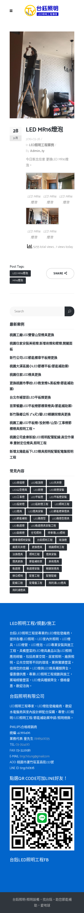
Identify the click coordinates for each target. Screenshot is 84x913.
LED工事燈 (18, 497)
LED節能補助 (19, 519)
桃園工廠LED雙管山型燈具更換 (32, 335)
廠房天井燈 (18, 547)
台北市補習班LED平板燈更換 (30, 397)
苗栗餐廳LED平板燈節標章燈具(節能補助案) (41, 406)
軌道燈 (16, 569)
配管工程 (34, 576)
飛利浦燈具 (18, 590)
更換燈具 (37, 547)
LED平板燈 (37, 497)
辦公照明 (17, 576)
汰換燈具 (17, 554)
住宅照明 (36, 533)
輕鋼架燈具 (52, 569)
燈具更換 (17, 562)
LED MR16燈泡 (20, 273)
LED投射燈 (18, 504)
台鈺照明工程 (45, 540)
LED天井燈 (56, 483)
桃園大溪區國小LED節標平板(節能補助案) (39, 366)
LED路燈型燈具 (60, 519)
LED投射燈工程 (39, 504)
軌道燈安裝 (33, 569)
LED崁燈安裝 (57, 490)
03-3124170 (23, 744)
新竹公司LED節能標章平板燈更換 (33, 358)
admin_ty (37, 151)
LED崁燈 (38, 490)
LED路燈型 (40, 519)
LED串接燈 (18, 483)
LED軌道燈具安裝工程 (43, 526)
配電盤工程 (35, 583)
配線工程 (17, 583)
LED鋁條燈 (18, 533)
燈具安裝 (51, 554)
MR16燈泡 (17, 281)
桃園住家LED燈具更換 (25, 374)
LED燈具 (17, 511)
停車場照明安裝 (21, 540)
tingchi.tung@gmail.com (35, 756)
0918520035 (42, 739)
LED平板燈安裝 (58, 497)
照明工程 (34, 554)
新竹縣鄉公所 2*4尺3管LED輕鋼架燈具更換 (40, 414)
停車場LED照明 (56, 533)
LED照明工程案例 (41, 145)
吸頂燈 (63, 540)
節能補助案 (35, 562)
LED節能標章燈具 (59, 511)
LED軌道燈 (18, 526)
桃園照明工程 (56, 547)
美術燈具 (54, 562)
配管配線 (51, 576)
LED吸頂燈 (37, 483)
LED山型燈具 (19, 490)
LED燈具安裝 (35, 511)
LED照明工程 (62, 504)
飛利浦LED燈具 (57, 583)
